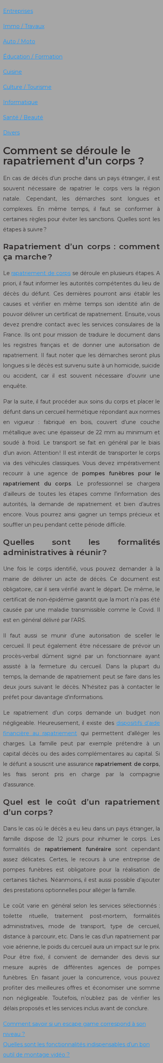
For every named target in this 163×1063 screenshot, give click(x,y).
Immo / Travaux (23, 26)
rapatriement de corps (41, 273)
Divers (11, 132)
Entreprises (18, 11)
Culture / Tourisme (27, 87)
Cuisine (12, 71)
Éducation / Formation (33, 56)
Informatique (20, 102)
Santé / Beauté (23, 117)
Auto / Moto (19, 41)
